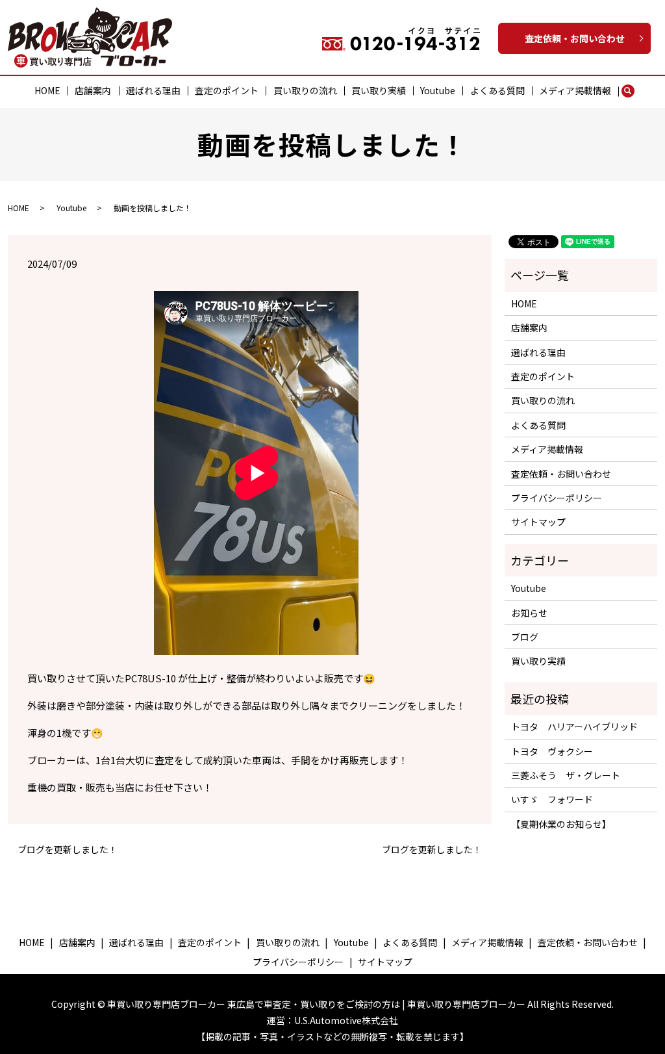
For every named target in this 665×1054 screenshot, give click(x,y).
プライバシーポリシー (556, 497)
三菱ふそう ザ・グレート (565, 775)
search (634, 90)
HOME (47, 90)
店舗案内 (93, 90)
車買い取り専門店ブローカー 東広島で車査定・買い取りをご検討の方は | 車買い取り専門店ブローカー (316, 1003)
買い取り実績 (378, 90)
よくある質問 (497, 90)
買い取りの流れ (305, 90)
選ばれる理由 (153, 90)
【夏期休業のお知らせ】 (561, 823)
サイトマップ (538, 521)
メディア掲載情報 (575, 90)
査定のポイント (226, 90)
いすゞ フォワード (552, 799)
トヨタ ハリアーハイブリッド (574, 726)
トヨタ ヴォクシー (552, 751)
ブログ (524, 636)
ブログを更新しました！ (68, 849)
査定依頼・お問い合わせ (575, 38)
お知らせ (529, 612)
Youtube (437, 90)
